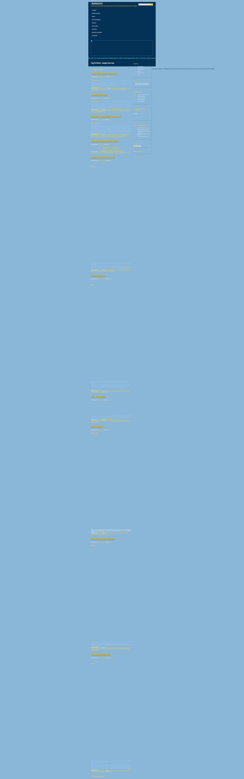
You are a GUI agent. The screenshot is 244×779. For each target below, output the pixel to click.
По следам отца (98, 275)
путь (118, 391)
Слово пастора (140, 72)
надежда (97, 135)
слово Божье (122, 110)
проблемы (108, 110)
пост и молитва (94, 733)
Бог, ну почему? (98, 396)
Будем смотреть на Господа (143, 94)
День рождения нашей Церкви (104, 141)
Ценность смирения (141, 96)
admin (111, 76)
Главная (94, 10)
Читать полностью (96, 86)
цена (92, 392)
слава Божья (107, 152)
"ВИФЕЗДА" (97, 3)
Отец (101, 89)
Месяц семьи (97, 511)
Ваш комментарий (100, 111)
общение (97, 110)
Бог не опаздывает (141, 101)
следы (128, 391)
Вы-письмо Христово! (101, 739)
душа (118, 88)
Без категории (140, 66)
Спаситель (127, 110)
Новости (100, 109)
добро (115, 88)
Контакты (94, 29)
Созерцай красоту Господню (104, 73)
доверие (120, 109)
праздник (122, 151)
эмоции (122, 89)
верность (108, 109)
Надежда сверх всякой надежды (106, 116)
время (112, 109)
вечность (107, 504)
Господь (107, 270)
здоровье (123, 134)
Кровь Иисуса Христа (125, 88)
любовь (93, 89)
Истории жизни (140, 69)
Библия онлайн (96, 13)
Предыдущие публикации (97, 69)
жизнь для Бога (126, 109)
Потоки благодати (141, 99)
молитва (97, 89)
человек (118, 89)
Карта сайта (95, 26)
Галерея (94, 22)
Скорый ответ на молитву (103, 623)
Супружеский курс (99, 94)
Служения (94, 35)
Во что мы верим (96, 19)
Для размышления (102, 88)
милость (93, 135)
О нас (147, 136)
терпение (102, 136)
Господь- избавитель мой (103, 157)
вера (112, 88)
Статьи (99, 134)
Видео (93, 16)
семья (126, 617)
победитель (105, 89)
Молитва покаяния (97, 32)
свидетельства (111, 89)
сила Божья (121, 135)
